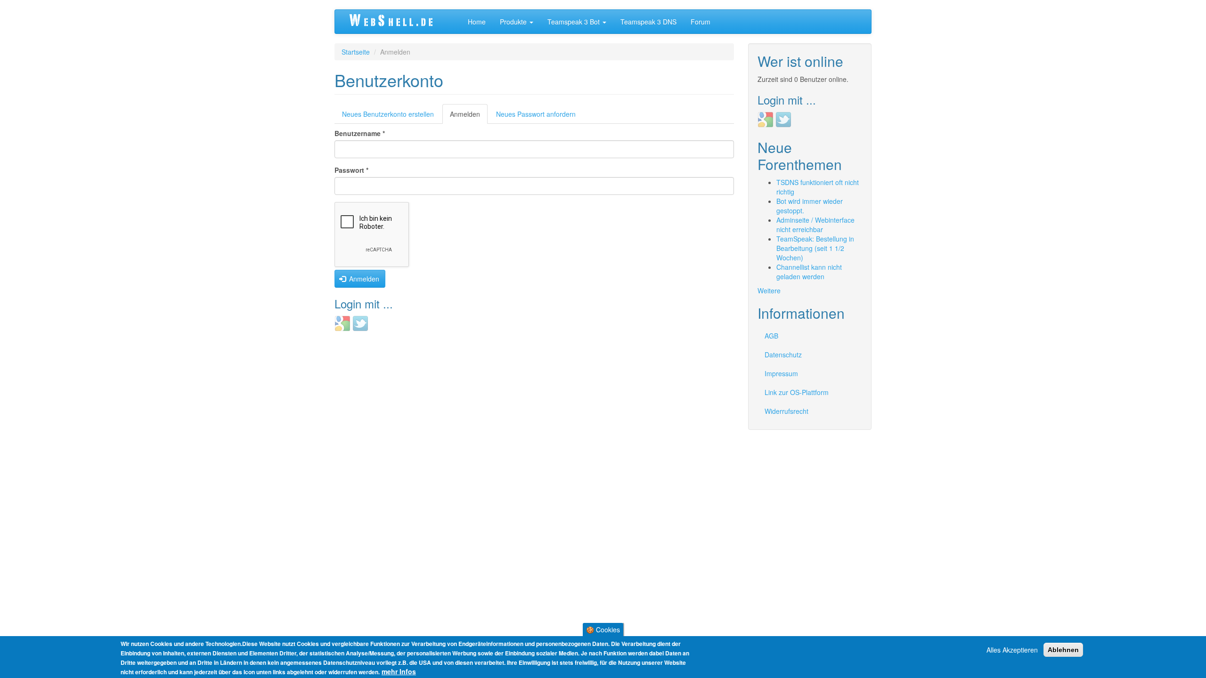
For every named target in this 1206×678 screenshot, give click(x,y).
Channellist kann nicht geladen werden (809, 271)
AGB (771, 335)
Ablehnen (1063, 650)
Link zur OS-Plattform (797, 392)
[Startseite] (401, 22)
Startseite (356, 51)
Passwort (351, 170)
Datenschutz (783, 354)
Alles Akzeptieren (1012, 649)
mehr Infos (399, 671)
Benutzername (359, 133)
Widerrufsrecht (786, 411)
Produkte (514, 21)
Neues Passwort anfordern (536, 114)
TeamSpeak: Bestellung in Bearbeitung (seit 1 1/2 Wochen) (815, 248)
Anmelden (469, 116)
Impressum (781, 373)
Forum (700, 21)
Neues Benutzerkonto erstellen (388, 114)
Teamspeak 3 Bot (574, 21)
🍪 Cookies (603, 629)
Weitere (769, 290)
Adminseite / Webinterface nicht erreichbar (815, 224)
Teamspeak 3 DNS (648, 21)
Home (477, 21)
